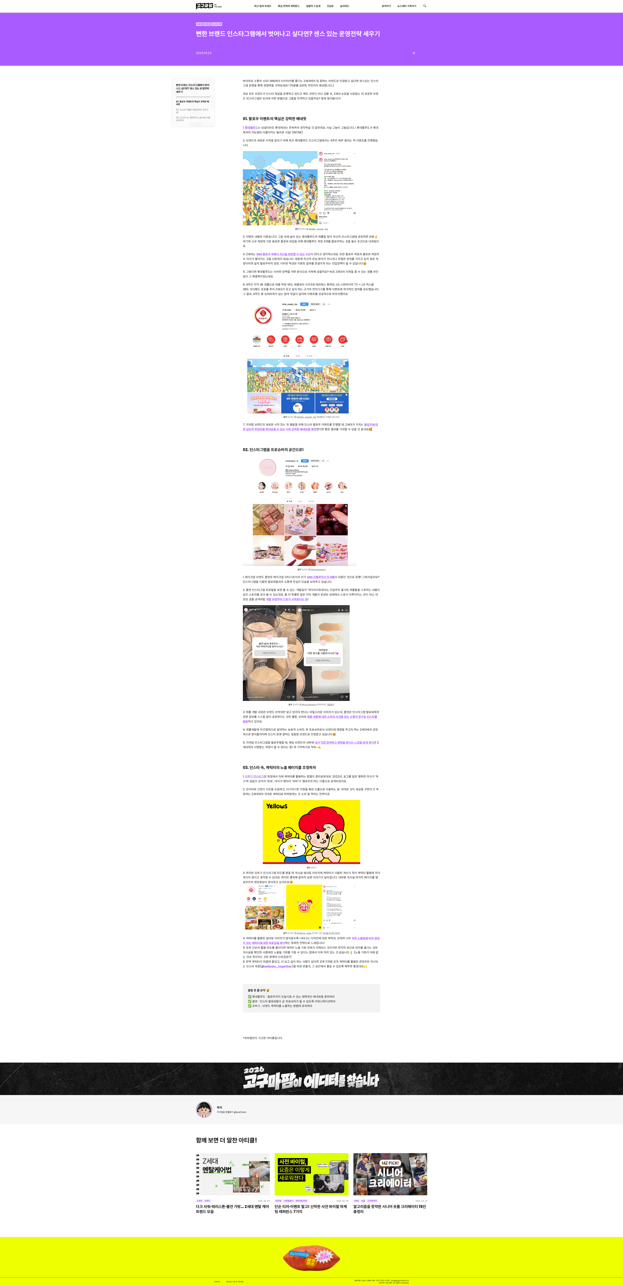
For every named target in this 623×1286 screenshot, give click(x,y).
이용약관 (217, 1281)
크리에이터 (372, 1200)
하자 (219, 1107)
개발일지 (330, 704)
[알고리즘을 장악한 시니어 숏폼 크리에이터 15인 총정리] (390, 1174)
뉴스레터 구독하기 (406, 6)
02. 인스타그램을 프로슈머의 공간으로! (192, 111)
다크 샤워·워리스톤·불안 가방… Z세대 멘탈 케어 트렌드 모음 (232, 1209)
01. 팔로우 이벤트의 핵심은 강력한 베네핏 (192, 103)
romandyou (319, 569)
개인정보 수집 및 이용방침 (235, 1281)
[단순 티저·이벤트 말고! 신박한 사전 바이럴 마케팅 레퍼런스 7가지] (311, 1174)
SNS (356, 1200)
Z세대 (199, 24)
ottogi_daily (305, 933)
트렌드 (207, 1200)
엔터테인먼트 (301, 1200)
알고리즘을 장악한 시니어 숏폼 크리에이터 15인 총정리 (389, 1209)
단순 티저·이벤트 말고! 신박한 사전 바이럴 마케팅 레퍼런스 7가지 (311, 1209)
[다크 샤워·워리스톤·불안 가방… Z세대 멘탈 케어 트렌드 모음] (233, 1174)
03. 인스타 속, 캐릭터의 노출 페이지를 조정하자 (193, 119)
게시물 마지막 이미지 (331, 933)
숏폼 (363, 1200)
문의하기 (386, 6)
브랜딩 (207, 24)
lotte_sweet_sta (319, 229)
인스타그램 (216, 24)
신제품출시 (288, 1200)
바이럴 (278, 1200)
